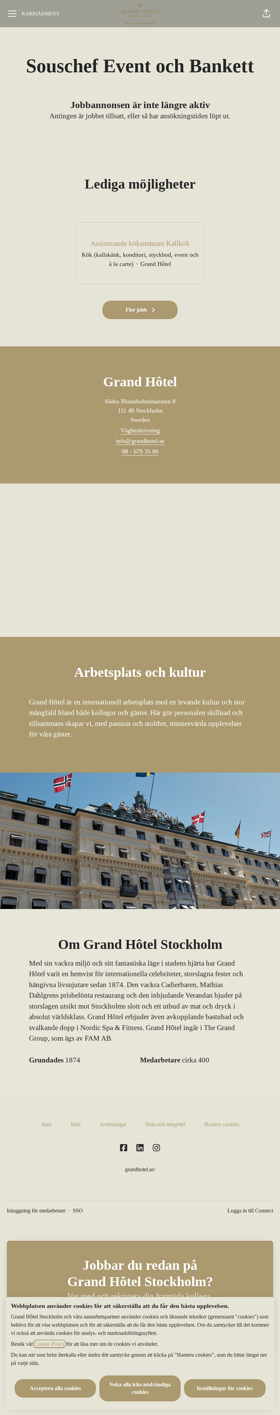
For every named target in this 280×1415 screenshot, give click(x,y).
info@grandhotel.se (140, 440)
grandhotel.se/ (140, 1169)
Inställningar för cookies (225, 1388)
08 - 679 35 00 (140, 451)
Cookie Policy (49, 1344)
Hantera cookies (221, 1124)
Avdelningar (113, 1124)
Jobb (75, 1124)
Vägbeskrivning (140, 430)
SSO (78, 1210)
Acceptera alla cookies (55, 1388)
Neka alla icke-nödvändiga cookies (140, 1388)
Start (46, 1124)
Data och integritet (165, 1124)
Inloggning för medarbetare (36, 1210)
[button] (266, 13)
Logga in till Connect (250, 1210)
